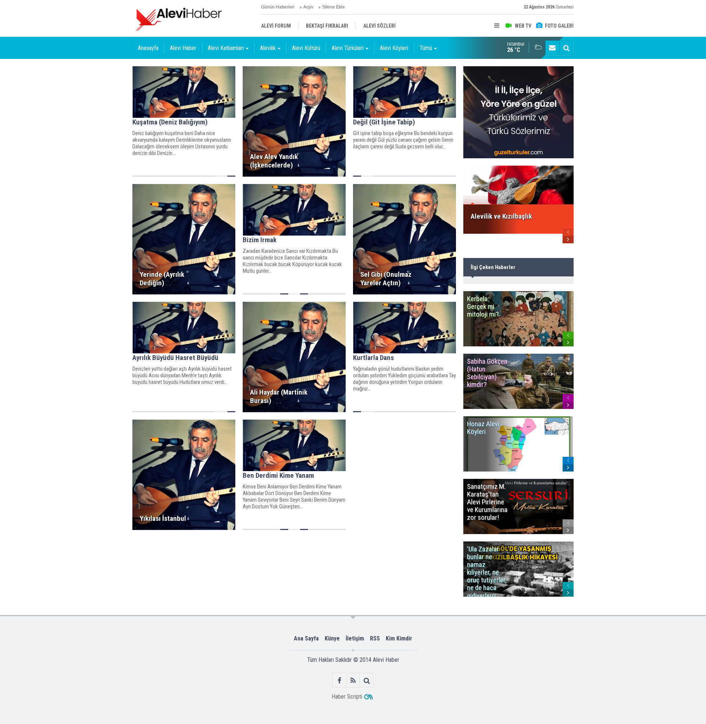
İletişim (355, 638)
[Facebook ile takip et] (339, 680)
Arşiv (308, 7)
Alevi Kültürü (306, 48)
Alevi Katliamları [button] (226, 48)
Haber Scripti (347, 696)
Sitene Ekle (333, 7)
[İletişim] (552, 47)
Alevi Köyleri (394, 48)
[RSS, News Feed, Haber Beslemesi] (353, 680)
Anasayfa (148, 48)
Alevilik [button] (268, 48)
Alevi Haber (183, 48)
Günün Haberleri (278, 7)
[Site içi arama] (566, 47)
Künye (332, 638)
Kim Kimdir (399, 638)
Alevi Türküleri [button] (348, 48)
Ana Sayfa (306, 638)
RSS (375, 638)
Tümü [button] (426, 48)
